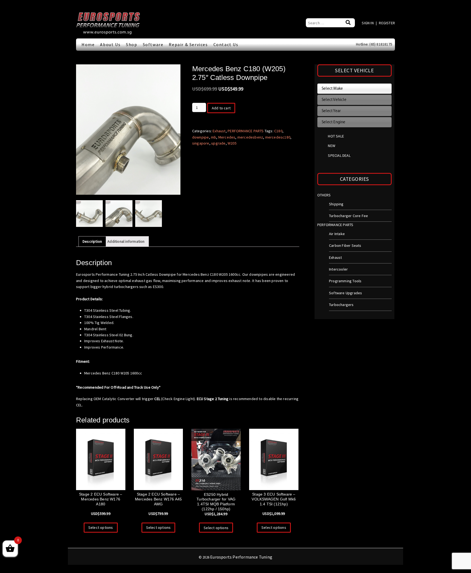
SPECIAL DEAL (339, 155)
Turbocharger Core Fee (348, 215)
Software (153, 44)
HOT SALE (336, 136)
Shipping (336, 204)
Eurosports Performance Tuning (241, 557)
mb (213, 137)
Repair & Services (188, 44)
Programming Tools (345, 280)
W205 (232, 143)
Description (92, 241)
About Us (110, 44)
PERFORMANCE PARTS (246, 130)
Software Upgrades (345, 292)
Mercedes (226, 137)
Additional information (125, 241)
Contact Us (225, 44)
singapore (200, 143)
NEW (331, 145)
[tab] (92, 241)
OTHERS (324, 195)
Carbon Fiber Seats (345, 245)
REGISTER (387, 22)
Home (88, 44)
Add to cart (221, 108)
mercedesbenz (250, 137)
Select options (100, 527)
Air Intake (337, 233)
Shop (131, 44)
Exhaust (219, 130)
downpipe (200, 137)
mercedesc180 (277, 137)
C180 (278, 130)
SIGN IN (368, 22)
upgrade (218, 143)
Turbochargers (341, 304)
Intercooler (338, 269)
